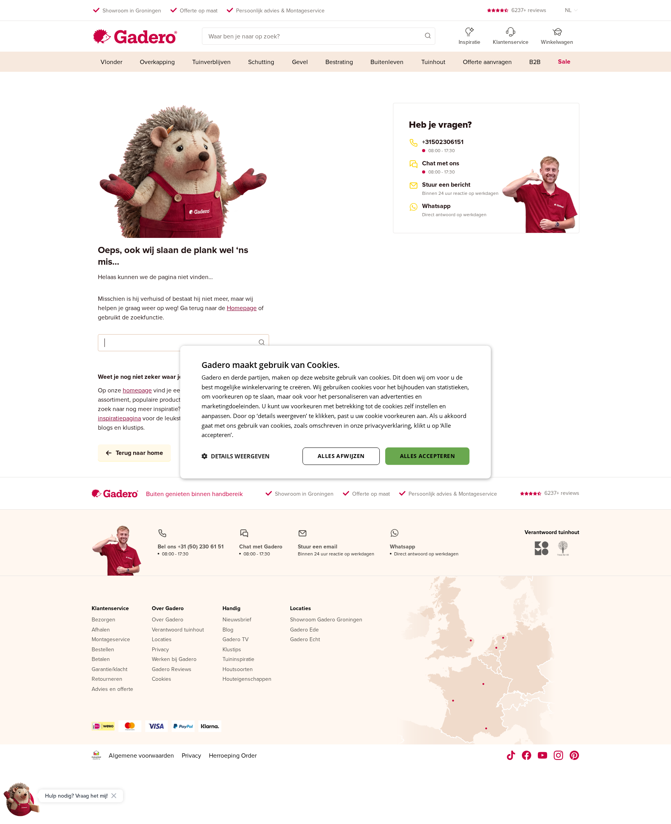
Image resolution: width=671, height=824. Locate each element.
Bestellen (103, 649)
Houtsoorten (238, 669)
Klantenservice (110, 608)
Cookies (161, 679)
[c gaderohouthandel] (543, 755)
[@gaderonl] (511, 755)
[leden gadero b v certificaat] (96, 755)
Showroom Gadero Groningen (326, 619)
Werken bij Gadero (174, 659)
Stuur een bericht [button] (446, 185)
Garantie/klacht (109, 669)
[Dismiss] (114, 796)
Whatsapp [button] (436, 206)
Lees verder (250, 435)
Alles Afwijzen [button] (341, 456)
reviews (528, 10)
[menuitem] (111, 62)
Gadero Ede (304, 629)
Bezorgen (103, 619)
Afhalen (101, 629)
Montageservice (111, 639)
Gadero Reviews (171, 669)
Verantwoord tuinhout (178, 629)
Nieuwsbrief (237, 619)
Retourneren (107, 679)
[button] (417, 35)
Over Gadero (168, 608)
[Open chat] (21, 802)
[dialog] (335, 411)
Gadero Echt (305, 639)
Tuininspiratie (238, 659)
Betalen (101, 659)
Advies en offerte (112, 689)
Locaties (162, 639)
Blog (228, 629)
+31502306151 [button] (443, 142)
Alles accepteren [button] (427, 456)
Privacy (160, 649)
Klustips (232, 649)
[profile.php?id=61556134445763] (527, 755)
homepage (137, 390)
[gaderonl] (558, 755)
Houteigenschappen (247, 679)
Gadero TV (236, 639)
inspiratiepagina (119, 418)
